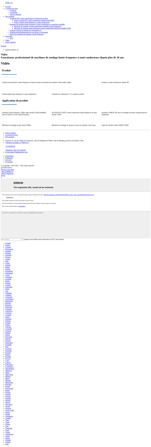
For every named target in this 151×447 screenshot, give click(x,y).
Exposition (13, 12)
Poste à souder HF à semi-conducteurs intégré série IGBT (34, 20)
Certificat (13, 10)
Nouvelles (8, 36)
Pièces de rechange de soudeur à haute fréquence (27, 34)
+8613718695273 (7, 172)
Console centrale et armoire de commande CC (26, 30)
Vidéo (7, 40)
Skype (3, 175)
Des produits (9, 16)
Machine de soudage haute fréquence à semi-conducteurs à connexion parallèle (37, 24)
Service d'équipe (15, 14)
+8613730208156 (7, 173)
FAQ (11, 38)
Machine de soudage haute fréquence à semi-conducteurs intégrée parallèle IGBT (42, 28)
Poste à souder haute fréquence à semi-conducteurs (32, 22)
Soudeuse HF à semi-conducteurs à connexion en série (29, 18)
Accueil (8, 6)
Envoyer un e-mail (7, 170)
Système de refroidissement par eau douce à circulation (29, 32)
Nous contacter (10, 42)
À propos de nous (11, 8)
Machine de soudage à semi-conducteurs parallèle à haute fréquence (37, 26)
